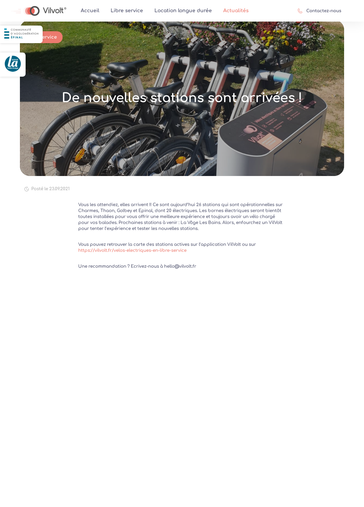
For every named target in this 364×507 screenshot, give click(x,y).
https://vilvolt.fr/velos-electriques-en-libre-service (132, 250)
